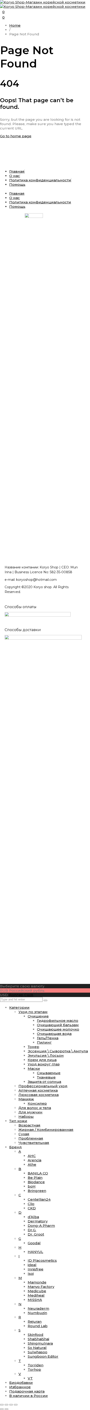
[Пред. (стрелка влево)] (2, 1409)
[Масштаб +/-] (2, 1404)
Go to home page (15, 136)
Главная (16, 171)
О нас (14, 176)
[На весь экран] (6, 1404)
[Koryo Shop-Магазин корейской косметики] (42, 4)
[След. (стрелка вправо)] (6, 1409)
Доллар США (21, 995)
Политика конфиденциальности (40, 180)
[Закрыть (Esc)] (16, 1404)
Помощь (17, 184)
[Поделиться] (11, 1404)
